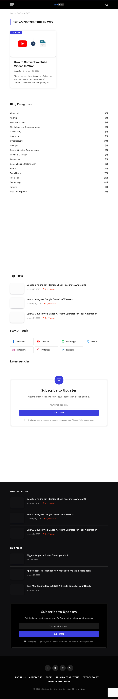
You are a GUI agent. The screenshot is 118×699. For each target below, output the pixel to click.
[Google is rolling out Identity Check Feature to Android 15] (17, 288)
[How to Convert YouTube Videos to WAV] (33, 44)
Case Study (15, 131)
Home (12, 13)
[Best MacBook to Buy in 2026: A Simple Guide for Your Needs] (17, 589)
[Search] (106, 4)
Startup (13, 168)
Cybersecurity (16, 141)
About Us (20, 677)
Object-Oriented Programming (24, 150)
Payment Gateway (18, 154)
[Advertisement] (59, 234)
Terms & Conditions (67, 677)
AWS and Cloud (17, 122)
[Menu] (12, 4)
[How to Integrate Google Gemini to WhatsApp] (17, 302)
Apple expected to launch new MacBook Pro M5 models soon (59, 570)
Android (13, 118)
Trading (13, 187)
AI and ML (15, 113)
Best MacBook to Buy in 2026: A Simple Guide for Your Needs (59, 586)
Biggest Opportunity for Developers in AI (48, 555)
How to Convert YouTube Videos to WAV (30, 64)
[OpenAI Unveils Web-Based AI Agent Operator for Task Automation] (17, 317)
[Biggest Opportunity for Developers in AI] (17, 558)
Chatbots (14, 136)
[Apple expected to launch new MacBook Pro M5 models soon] (17, 574)
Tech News (15, 173)
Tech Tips (16, 32)
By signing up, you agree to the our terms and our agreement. (60, 420)
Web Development (18, 191)
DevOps (14, 145)
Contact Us (35, 677)
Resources (15, 159)
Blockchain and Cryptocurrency (25, 127)
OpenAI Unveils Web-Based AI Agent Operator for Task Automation (62, 313)
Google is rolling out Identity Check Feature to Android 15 (56, 285)
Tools (49, 677)
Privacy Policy (78, 420)
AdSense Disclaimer (59, 681)
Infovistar (18, 71)
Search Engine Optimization (23, 164)
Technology (15, 182)
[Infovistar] (59, 4)
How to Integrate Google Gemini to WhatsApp (50, 299)
